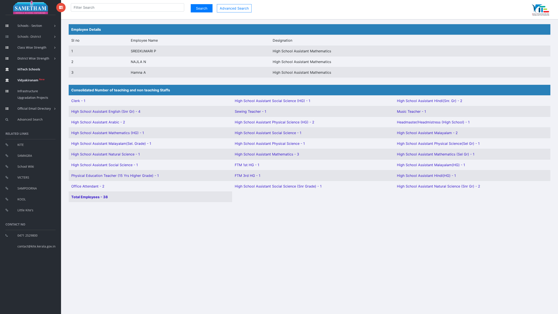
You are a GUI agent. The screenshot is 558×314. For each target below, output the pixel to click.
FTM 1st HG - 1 (247, 165)
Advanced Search (30, 119)
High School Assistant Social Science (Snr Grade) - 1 (278, 186)
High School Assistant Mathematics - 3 (267, 154)
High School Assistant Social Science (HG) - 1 (272, 101)
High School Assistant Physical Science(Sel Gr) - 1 (438, 143)
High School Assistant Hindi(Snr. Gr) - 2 (429, 101)
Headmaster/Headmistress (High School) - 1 (433, 122)
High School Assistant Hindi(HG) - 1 (426, 175)
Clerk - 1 (78, 101)
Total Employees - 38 (89, 197)
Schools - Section (29, 26)
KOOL (21, 199)
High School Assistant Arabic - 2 (98, 122)
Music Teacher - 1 (411, 111)
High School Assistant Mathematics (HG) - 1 (107, 133)
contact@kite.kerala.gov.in (36, 246)
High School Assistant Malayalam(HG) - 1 (431, 165)
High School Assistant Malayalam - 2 (427, 133)
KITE (20, 145)
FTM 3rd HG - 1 (247, 175)
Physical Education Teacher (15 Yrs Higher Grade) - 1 (115, 175)
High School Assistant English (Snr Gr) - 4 (105, 111)
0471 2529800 (27, 235)
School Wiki (25, 166)
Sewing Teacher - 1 (250, 111)
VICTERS (23, 177)
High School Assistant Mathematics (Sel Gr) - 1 (435, 154)
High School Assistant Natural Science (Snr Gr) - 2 (438, 186)
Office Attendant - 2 (87, 186)
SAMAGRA (24, 156)
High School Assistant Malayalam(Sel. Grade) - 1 (111, 143)
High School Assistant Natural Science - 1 (105, 154)
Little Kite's (25, 210)
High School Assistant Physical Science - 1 (270, 143)
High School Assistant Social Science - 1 (268, 133)
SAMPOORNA (27, 188)
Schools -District (29, 36)
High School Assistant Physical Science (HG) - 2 (274, 122)
